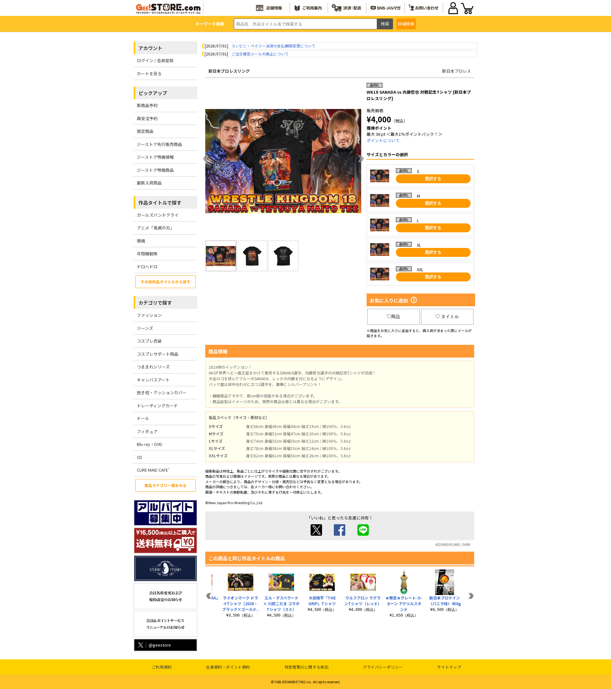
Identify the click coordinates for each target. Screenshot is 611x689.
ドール (143, 418)
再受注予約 (147, 118)
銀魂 (141, 241)
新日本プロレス (456, 71)
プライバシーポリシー (383, 667)
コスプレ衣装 (149, 341)
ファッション (149, 315)
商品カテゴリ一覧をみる (165, 485)
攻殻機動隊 (147, 253)
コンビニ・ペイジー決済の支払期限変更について (273, 45)
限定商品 (145, 131)
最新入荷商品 (149, 183)
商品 (395, 316)
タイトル (450, 316)
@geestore (160, 645)
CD (139, 457)
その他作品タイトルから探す (165, 281)
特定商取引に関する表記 (306, 667)
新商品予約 (147, 105)
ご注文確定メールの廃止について (260, 53)
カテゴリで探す (155, 302)
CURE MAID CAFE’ (153, 470)
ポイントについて (383, 140)
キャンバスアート (153, 380)
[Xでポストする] (316, 534)
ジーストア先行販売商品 (159, 144)
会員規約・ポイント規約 (228, 667)
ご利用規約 (162, 667)
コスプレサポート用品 (157, 354)
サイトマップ (449, 667)
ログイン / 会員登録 (155, 60)
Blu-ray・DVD (149, 444)
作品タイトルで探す (159, 202)
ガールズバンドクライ (158, 215)
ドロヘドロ (147, 267)
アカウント (150, 48)
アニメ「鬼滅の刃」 (155, 228)
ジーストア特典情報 (155, 157)
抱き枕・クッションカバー (161, 392)
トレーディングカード (157, 406)
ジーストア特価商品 (155, 170)
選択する (433, 178)
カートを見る (149, 73)
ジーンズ (145, 328)
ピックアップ (152, 93)
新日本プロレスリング (229, 71)
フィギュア (147, 431)
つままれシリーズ (153, 367)
